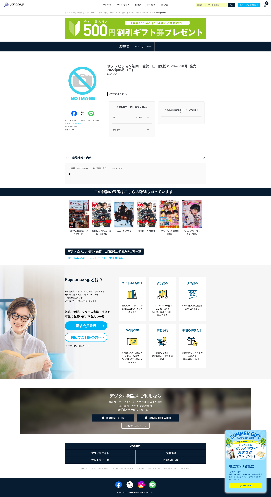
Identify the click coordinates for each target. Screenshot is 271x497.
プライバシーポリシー (99, 468)
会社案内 (140, 468)
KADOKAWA (76, 124)
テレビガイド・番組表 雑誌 (97, 13)
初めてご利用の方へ (86, 337)
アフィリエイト (100, 453)
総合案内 (135, 446)
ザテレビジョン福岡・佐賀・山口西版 (124, 13)
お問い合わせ (170, 460)
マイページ (107, 5)
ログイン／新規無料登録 (249, 5)
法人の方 (164, 5)
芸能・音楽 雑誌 (78, 13)
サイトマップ (185, 468)
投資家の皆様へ (170, 468)
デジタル (117, 129)
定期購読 (124, 46)
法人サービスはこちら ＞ (77, 346)
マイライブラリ (123, 5)
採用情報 (171, 453)
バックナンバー (147, 13)
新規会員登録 (86, 326)
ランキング (151, 5)
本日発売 (138, 5)
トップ (67, 13)
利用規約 (83, 468)
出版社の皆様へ (154, 468)
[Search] (231, 5)
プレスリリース (100, 460)
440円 (139, 117)
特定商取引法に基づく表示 (123, 468)
